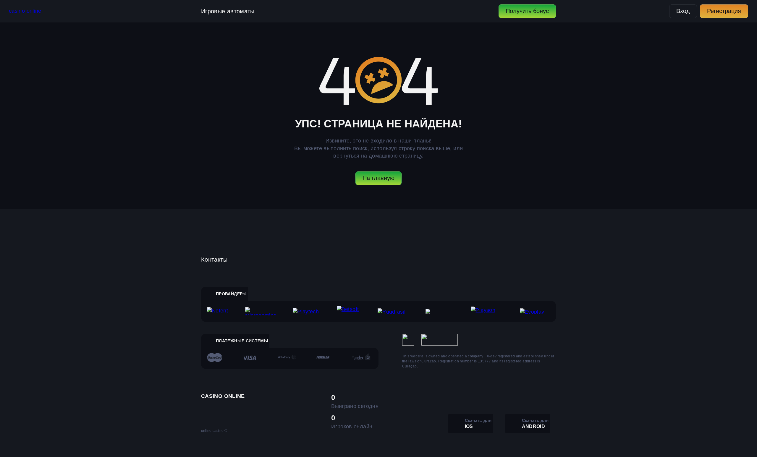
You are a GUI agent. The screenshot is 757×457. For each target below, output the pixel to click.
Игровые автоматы (228, 11)
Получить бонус (527, 11)
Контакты (214, 259)
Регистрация (724, 11)
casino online (25, 11)
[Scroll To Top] (569, 439)
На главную (378, 178)
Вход (683, 11)
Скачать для (478, 423)
